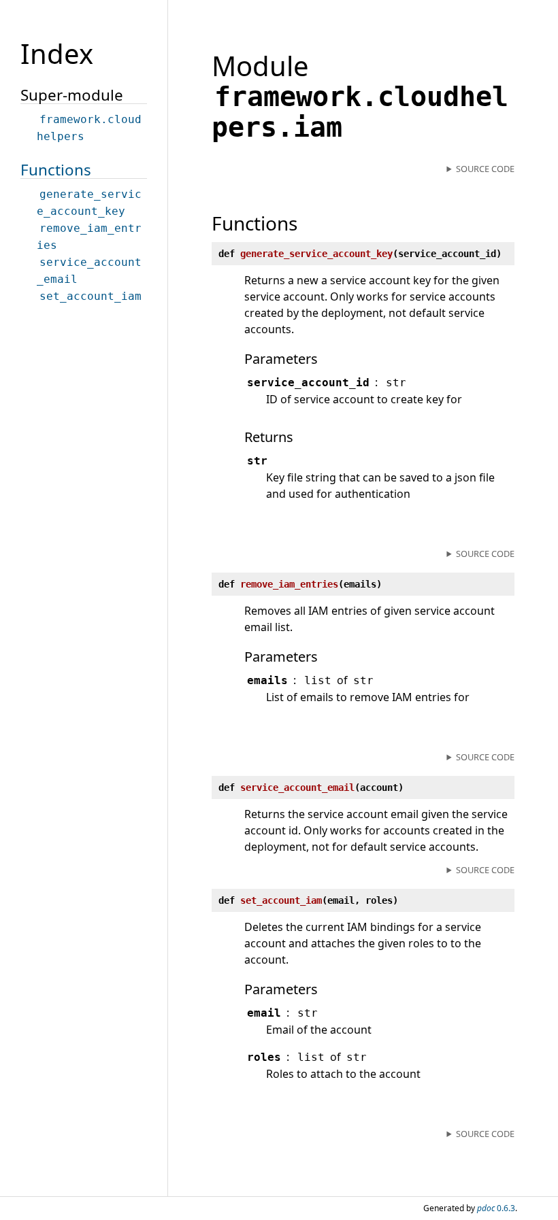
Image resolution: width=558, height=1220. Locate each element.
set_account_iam (90, 296)
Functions (55, 169)
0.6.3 (496, 1208)
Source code (485, 169)
